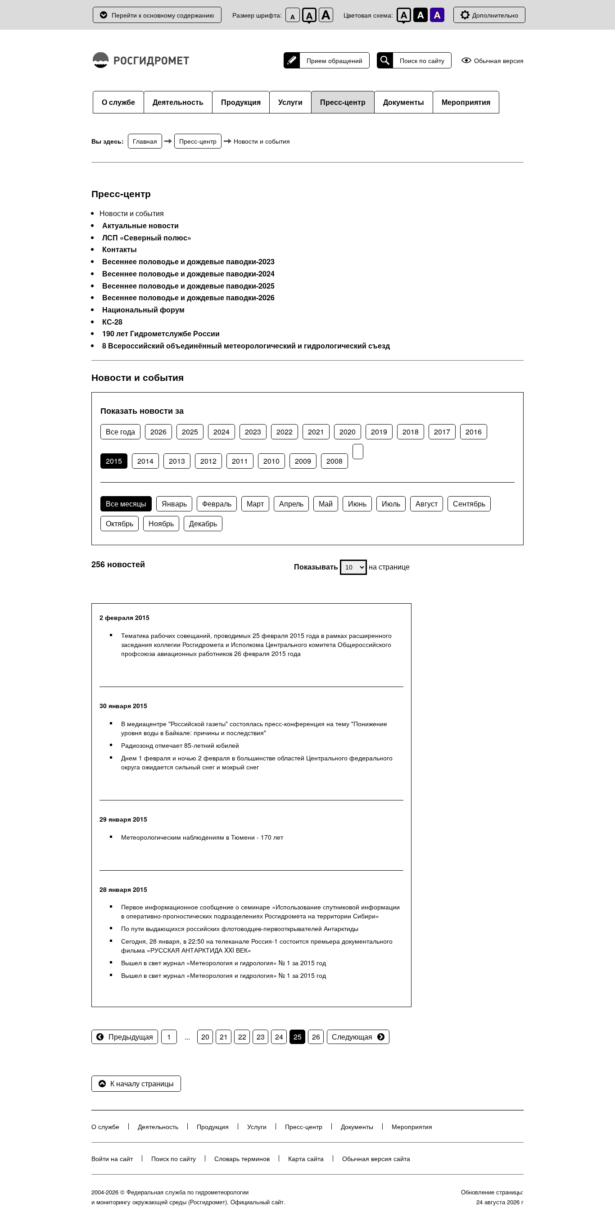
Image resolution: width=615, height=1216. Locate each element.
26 (316, 1036)
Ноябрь (161, 523)
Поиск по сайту (422, 60)
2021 (316, 431)
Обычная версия (499, 60)
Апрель (291, 503)
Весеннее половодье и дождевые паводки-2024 (188, 274)
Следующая (352, 1036)
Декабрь (203, 523)
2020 (347, 431)
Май (326, 503)
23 (261, 1036)
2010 (271, 461)
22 (242, 1036)
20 (205, 1036)
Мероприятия (466, 102)
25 (298, 1036)
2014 (145, 461)
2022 (284, 431)
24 (279, 1036)
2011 (240, 461)
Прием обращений (334, 60)
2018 (410, 431)
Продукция (241, 102)
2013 (177, 461)
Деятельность (178, 102)
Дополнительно (495, 14)
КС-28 (112, 322)
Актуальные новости (140, 226)
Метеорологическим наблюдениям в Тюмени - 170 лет (202, 836)
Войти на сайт (112, 1158)
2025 (190, 431)
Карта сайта (306, 1158)
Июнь (357, 503)
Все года (120, 431)
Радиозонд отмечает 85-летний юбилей (180, 745)
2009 (303, 461)
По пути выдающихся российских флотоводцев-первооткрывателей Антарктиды (239, 928)
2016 (474, 431)
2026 (158, 431)
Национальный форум (143, 310)
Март (255, 503)
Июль (391, 503)
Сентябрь (469, 503)
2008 (334, 461)
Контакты (119, 249)
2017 (442, 431)
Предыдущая (131, 1036)
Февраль (216, 503)
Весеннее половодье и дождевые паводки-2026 (188, 298)
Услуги (290, 102)
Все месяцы (126, 503)
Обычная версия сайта (376, 1158)
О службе (118, 102)
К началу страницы (142, 1083)
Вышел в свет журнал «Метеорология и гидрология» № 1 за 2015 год (223, 962)
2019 (379, 431)
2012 (208, 461)
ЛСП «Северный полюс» (146, 238)
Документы (403, 102)
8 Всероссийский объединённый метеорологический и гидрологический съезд (246, 346)
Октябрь (119, 523)
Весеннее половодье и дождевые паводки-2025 (188, 286)
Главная (145, 140)
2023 (253, 431)
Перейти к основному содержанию (163, 14)
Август (427, 503)
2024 (221, 431)
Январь (174, 503)
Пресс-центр (343, 102)
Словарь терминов (242, 1158)
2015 (114, 461)
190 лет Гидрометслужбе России (161, 334)
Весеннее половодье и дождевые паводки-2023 (188, 262)
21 (224, 1036)
